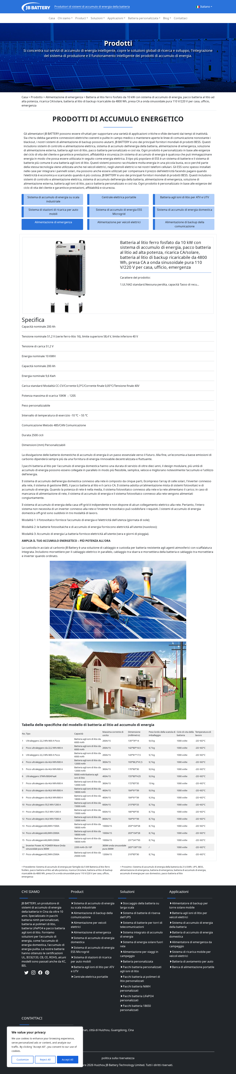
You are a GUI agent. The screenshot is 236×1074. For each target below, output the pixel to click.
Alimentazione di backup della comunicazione (184, 224)
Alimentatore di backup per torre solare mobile (188, 905)
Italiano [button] (205, 6)
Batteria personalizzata (138, 961)
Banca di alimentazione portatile (193, 967)
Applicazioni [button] (115, 18)
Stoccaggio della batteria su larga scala (139, 905)
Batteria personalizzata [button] (143, 18)
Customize (23, 1059)
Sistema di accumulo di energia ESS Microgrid (119, 212)
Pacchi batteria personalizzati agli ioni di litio (140, 969)
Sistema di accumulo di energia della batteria (191, 925)
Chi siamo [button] (64, 18)
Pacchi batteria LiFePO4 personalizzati (137, 998)
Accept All (67, 1059)
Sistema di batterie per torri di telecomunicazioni (141, 925)
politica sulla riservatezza (118, 1058)
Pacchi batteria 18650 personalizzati (135, 1008)
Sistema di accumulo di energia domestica (184, 210)
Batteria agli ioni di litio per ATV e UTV (184, 197)
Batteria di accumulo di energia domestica (191, 934)
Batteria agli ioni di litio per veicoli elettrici (188, 915)
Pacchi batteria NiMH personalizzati (135, 988)
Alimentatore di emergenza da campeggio (190, 944)
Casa (52, 18)
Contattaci (180, 18)
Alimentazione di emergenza (53, 222)
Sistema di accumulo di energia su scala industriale (53, 199)
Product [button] (80, 18)
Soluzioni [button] (97, 18)
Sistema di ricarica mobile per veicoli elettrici (190, 954)
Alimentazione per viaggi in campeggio (139, 954)
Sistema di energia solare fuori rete (141, 944)
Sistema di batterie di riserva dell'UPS (140, 915)
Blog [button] (166, 18)
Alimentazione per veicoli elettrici (119, 222)
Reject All (45, 1059)
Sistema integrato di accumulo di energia (141, 934)
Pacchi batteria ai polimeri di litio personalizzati (140, 979)
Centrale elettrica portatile (119, 197)
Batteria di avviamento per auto (192, 961)
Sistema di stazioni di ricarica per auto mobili (53, 212)
